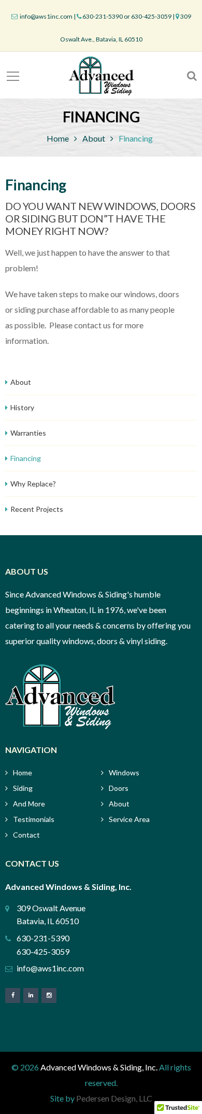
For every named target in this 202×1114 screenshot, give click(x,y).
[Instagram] (48, 994)
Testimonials (33, 819)
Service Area (129, 819)
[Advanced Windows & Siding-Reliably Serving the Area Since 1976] (101, 75)
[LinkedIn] (30, 994)
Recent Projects (36, 509)
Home (58, 138)
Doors (118, 788)
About (93, 138)
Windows (124, 772)
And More (29, 803)
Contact (26, 834)
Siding (23, 788)
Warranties (28, 432)
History (22, 407)
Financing (25, 458)
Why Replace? (33, 483)
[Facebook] (12, 994)
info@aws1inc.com (46, 16)
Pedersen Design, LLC (114, 1098)
